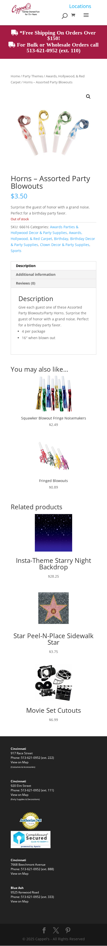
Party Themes (33, 76)
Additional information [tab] (35, 274)
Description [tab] (26, 265)
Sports (16, 250)
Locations (80, 6)
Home (15, 76)
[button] (88, 96)
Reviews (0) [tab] (25, 283)
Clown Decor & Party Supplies (64, 244)
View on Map (19, 762)
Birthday (61, 238)
